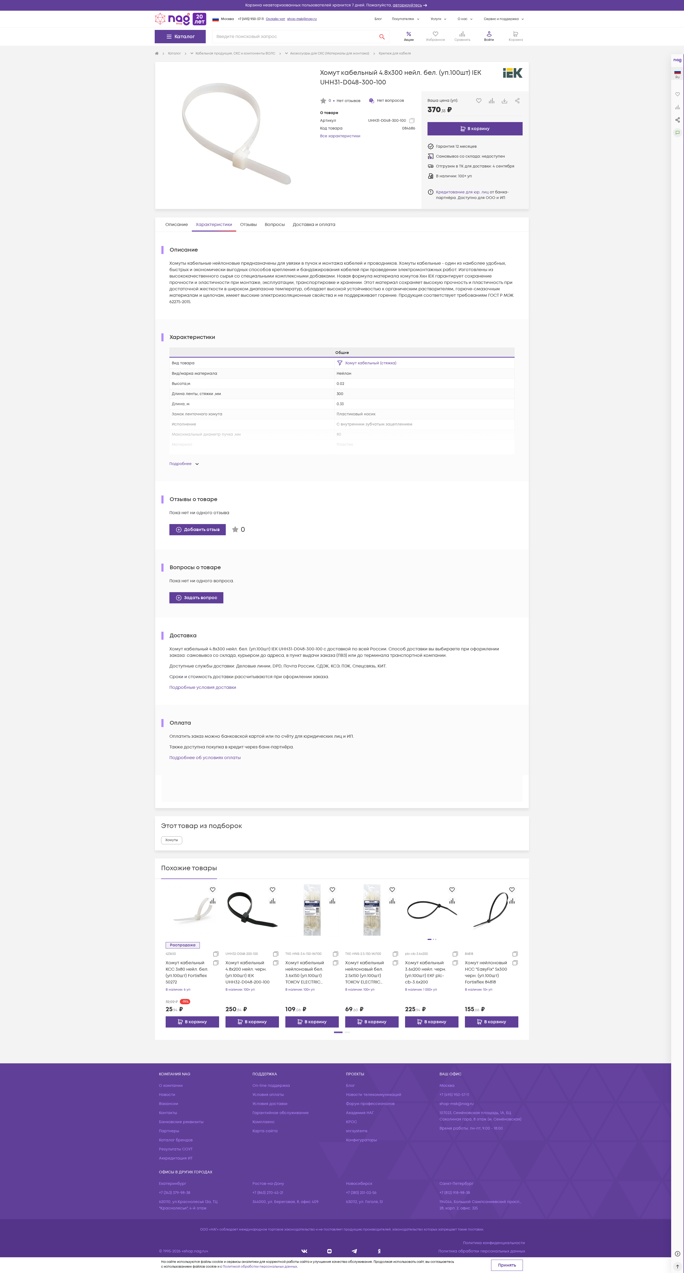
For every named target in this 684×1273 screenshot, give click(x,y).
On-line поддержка (271, 1085)
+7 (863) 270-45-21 (267, 1192)
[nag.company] (304, 1251)
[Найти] (382, 36)
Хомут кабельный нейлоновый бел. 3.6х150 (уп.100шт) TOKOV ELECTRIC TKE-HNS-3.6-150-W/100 (304, 972)
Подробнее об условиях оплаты (205, 758)
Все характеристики (340, 136)
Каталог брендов (176, 1140)
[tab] (176, 224)
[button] (342, 5)
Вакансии (168, 1103)
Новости (167, 1094)
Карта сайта (265, 1131)
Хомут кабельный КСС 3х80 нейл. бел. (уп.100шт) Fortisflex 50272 (187, 972)
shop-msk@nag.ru (302, 19)
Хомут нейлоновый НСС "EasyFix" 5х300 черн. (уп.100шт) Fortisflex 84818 (486, 972)
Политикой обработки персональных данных (260, 1266)
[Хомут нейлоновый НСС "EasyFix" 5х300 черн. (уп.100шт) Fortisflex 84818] (491, 910)
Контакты (168, 1112)
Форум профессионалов (370, 1103)
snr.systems (356, 1131)
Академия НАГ (360, 1112)
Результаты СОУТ (176, 1149)
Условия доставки (269, 1103)
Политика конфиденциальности (494, 1242)
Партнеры (169, 1131)
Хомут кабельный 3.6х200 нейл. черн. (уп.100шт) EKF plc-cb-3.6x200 (425, 972)
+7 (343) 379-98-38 (174, 1192)
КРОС (351, 1121)
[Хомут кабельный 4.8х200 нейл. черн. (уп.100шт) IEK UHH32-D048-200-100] (252, 910)
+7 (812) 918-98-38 (455, 1192)
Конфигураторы (361, 1140)
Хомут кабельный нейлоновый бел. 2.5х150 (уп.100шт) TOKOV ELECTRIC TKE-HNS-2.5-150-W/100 (364, 972)
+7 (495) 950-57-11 (251, 19)
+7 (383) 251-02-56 (361, 1192)
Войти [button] (489, 40)
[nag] (379, 1251)
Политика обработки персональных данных (481, 1251)
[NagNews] (354, 1251)
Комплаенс (263, 1121)
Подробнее (180, 463)
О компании (171, 1085)
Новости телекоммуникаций (373, 1094)
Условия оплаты (268, 1094)
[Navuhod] (329, 1251)
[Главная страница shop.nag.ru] (180, 19)
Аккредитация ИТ (176, 1158)
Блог (378, 19)
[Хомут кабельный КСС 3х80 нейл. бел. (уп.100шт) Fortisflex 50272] (192, 910)
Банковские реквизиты (181, 1121)
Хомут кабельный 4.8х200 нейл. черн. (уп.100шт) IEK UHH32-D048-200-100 (248, 972)
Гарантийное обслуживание (280, 1112)
